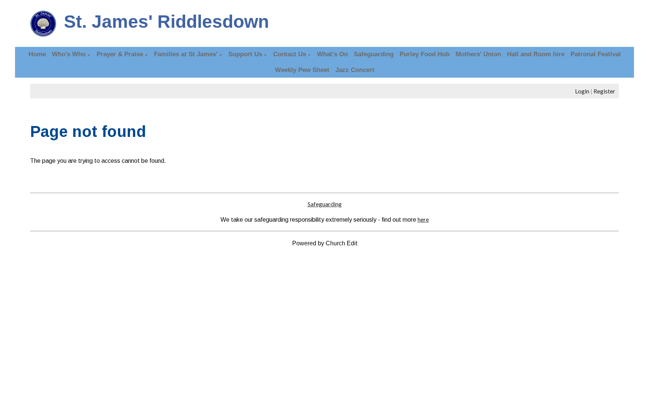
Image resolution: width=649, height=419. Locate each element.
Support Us (245, 54)
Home (37, 54)
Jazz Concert (354, 70)
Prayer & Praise (120, 54)
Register (604, 91)
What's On (332, 54)
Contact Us (289, 54)
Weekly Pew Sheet (302, 70)
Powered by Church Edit (324, 243)
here (423, 219)
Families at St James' (185, 54)
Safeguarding (374, 54)
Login (582, 91)
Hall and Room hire (535, 54)
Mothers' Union (478, 54)
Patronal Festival (596, 54)
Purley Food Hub (425, 54)
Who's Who (69, 54)
